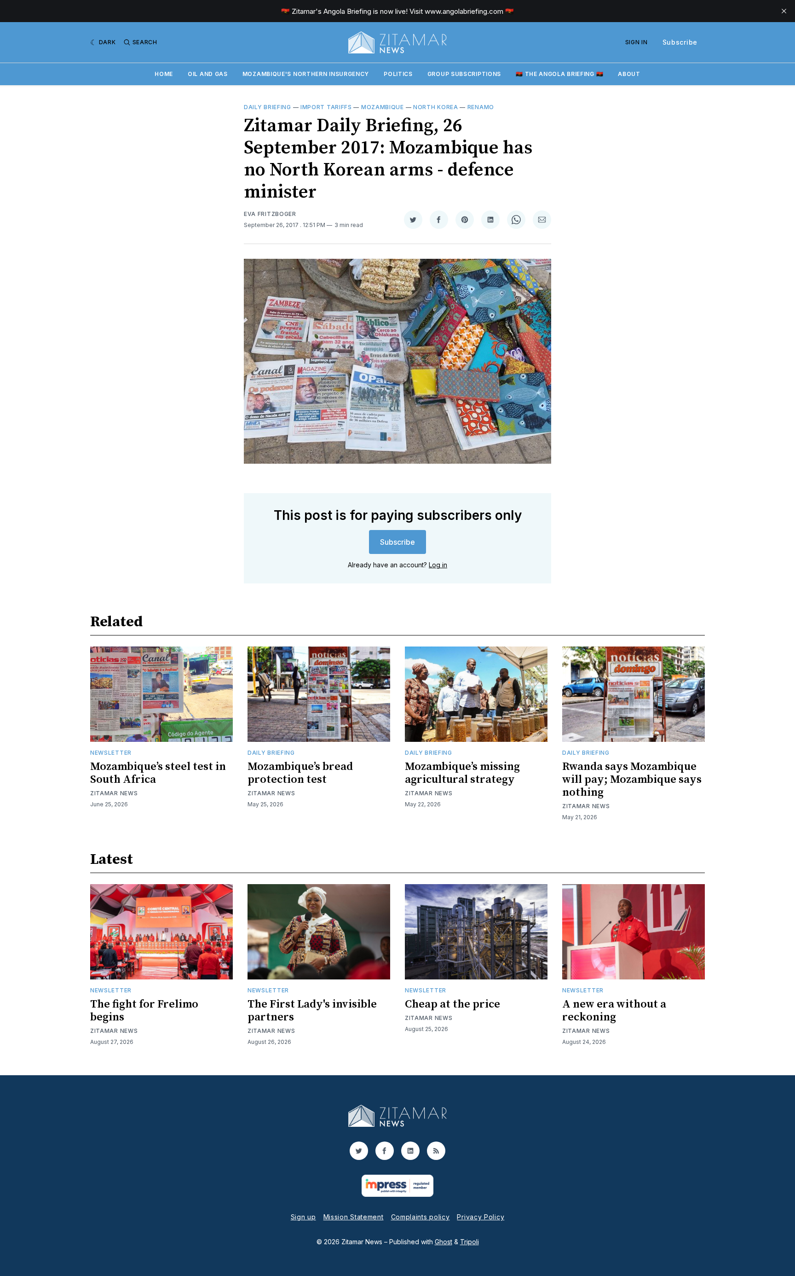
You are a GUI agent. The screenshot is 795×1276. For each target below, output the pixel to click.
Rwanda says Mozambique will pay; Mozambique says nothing (632, 779)
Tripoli (469, 1242)
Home (164, 73)
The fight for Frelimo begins (144, 1010)
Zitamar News (114, 793)
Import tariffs (326, 107)
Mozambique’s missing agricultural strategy (462, 773)
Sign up (303, 1217)
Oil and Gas (208, 73)
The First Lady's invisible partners (312, 1010)
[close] (784, 11)
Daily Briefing (267, 107)
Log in (438, 565)
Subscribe (679, 42)
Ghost (443, 1242)
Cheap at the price (452, 1004)
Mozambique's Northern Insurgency (305, 73)
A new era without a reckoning (614, 1010)
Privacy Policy (480, 1217)
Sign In (636, 42)
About (629, 73)
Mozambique (382, 107)
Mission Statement (353, 1217)
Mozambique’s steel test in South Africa (158, 773)
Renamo (480, 107)
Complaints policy (420, 1217)
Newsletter (111, 752)
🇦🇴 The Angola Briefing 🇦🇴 (559, 73)
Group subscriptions (464, 73)
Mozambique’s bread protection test (300, 773)
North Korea (435, 107)
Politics (398, 73)
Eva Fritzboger (270, 213)
